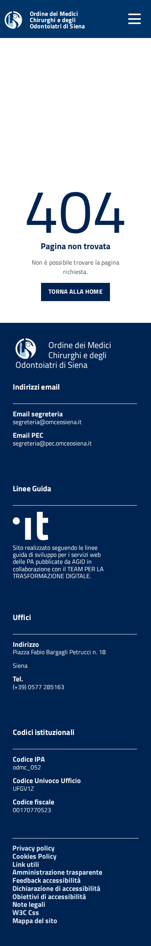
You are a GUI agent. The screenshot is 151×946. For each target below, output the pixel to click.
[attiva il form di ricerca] (112, 19)
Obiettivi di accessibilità (49, 896)
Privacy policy (33, 848)
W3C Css (25, 912)
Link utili (25, 864)
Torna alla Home (75, 291)
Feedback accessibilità (46, 880)
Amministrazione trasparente (57, 872)
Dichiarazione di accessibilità (56, 888)
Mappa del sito (34, 920)
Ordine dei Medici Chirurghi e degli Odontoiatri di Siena (57, 19)
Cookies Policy (34, 856)
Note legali (28, 904)
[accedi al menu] (134, 19)
